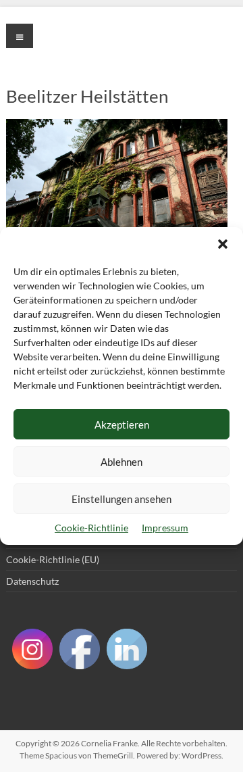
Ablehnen (121, 462)
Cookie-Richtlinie (91, 527)
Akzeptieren (121, 424)
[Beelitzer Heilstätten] (116, 125)
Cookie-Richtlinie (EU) (52, 559)
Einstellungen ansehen (121, 499)
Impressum (165, 527)
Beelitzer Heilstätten (87, 96)
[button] (223, 244)
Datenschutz (32, 581)
